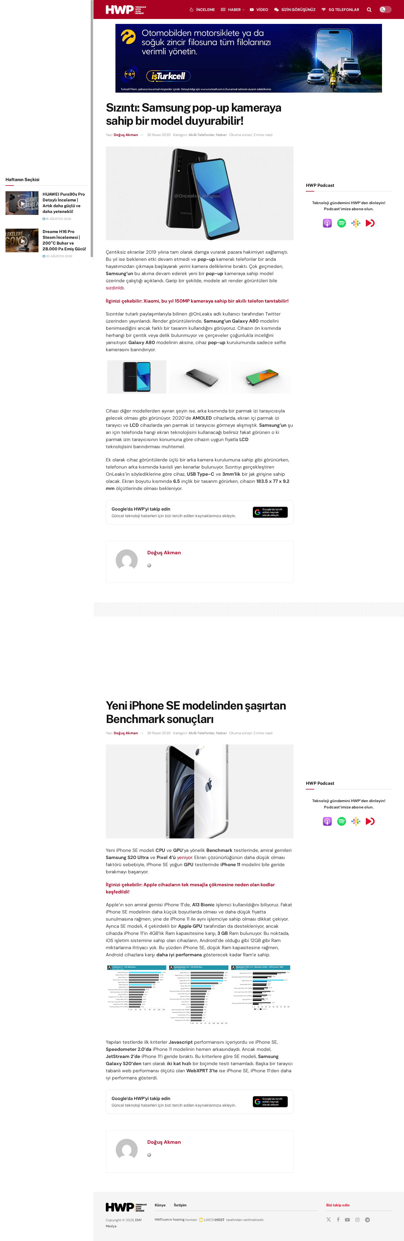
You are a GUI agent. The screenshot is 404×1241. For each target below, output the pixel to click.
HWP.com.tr (163, 1219)
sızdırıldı (115, 288)
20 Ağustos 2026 (58, 256)
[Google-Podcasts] (356, 222)
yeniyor (184, 857)
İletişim (180, 1205)
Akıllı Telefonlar (202, 134)
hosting (179, 1219)
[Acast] (370, 222)
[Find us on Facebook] (338, 1220)
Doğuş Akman (126, 134)
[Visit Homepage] (126, 9)
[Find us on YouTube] (347, 1220)
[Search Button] (369, 9)
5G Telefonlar (344, 9)
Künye (160, 1205)
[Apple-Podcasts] (327, 222)
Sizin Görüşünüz (298, 9)
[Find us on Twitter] (328, 1220)
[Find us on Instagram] (357, 1220)
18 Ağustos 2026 (58, 219)
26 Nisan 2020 (159, 134)
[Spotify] (341, 222)
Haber (234, 9)
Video (262, 9)
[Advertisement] (46, 87)
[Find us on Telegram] (367, 1220)
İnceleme (205, 9)
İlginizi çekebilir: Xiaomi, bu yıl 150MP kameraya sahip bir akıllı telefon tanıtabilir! (197, 301)
